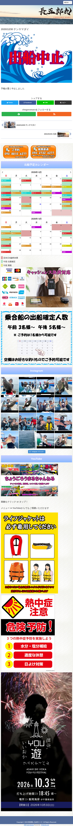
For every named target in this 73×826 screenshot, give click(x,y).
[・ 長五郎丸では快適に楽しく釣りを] (63, 421)
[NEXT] (70, 172)
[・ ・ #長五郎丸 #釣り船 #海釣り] (9, 404)
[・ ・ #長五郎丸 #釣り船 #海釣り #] (27, 404)
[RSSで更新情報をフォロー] (54, 114)
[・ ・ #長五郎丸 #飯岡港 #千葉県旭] (9, 421)
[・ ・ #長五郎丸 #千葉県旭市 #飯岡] (9, 386)
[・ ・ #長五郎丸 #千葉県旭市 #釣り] (45, 404)
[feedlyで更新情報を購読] (19, 114)
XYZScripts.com (45, 825)
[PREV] (3, 172)
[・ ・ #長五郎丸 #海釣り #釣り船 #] (63, 386)
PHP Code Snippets (29, 825)
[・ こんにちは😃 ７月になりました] (27, 439)
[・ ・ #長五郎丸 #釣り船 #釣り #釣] (63, 439)
